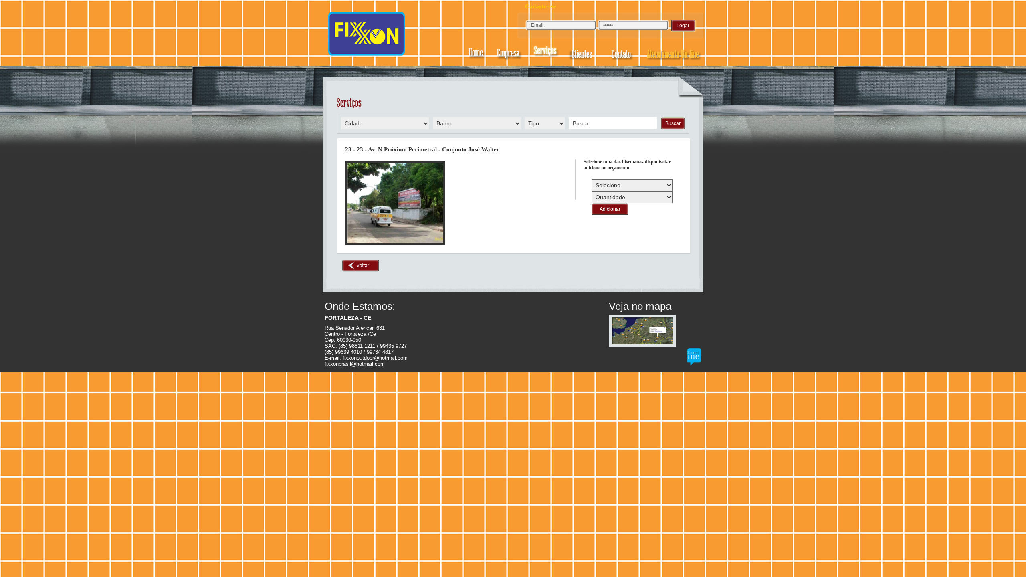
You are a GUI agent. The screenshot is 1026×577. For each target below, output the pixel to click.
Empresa (508, 52)
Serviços (546, 52)
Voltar (361, 266)
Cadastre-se (540, 6)
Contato (622, 52)
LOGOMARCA (367, 33)
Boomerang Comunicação (694, 357)
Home (476, 52)
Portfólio (584, 52)
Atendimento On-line (673, 52)
